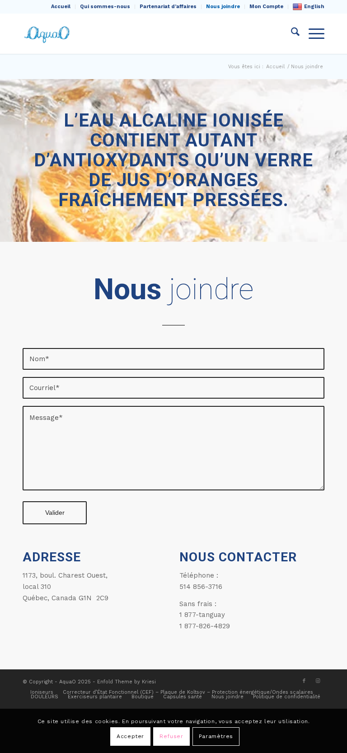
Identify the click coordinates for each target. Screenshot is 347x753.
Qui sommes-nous (105, 6)
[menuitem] (61, 7)
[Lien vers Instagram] (317, 681)
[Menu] (312, 33)
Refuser (171, 736)
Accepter (130, 736)
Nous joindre (223, 6)
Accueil (60, 6)
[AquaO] (48, 33)
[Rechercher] (291, 33)
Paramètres (216, 736)
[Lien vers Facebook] (304, 681)
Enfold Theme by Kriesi (126, 682)
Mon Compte (266, 6)
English (314, 6)
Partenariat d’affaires (168, 6)
